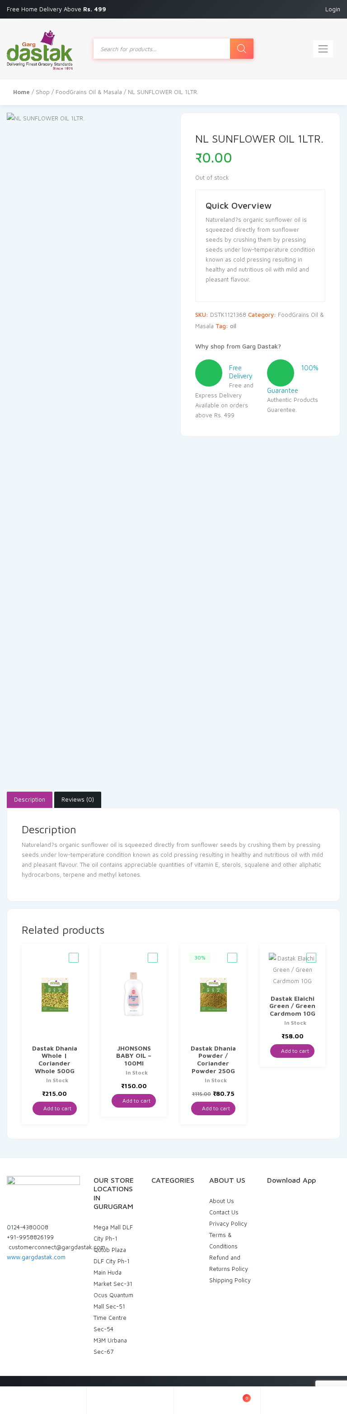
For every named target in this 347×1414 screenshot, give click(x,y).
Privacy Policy (228, 1223)
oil (233, 326)
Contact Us (224, 1212)
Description (29, 799)
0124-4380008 (27, 1227)
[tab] (29, 800)
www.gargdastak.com (36, 1257)
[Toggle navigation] (323, 48)
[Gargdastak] (40, 49)
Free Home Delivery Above (57, 9)
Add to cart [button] (56, 1108)
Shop (43, 92)
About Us (221, 1200)
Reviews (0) (77, 799)
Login (332, 9)
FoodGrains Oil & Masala (89, 92)
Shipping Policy (230, 1280)
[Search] (241, 48)
